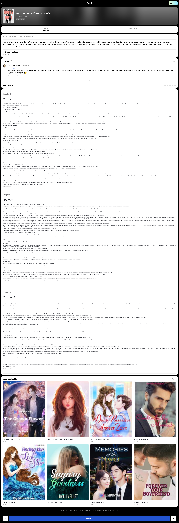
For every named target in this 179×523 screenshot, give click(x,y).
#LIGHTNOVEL (30, 37)
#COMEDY (7, 37)
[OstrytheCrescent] (4, 66)
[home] (1, 3)
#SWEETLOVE (17, 37)
